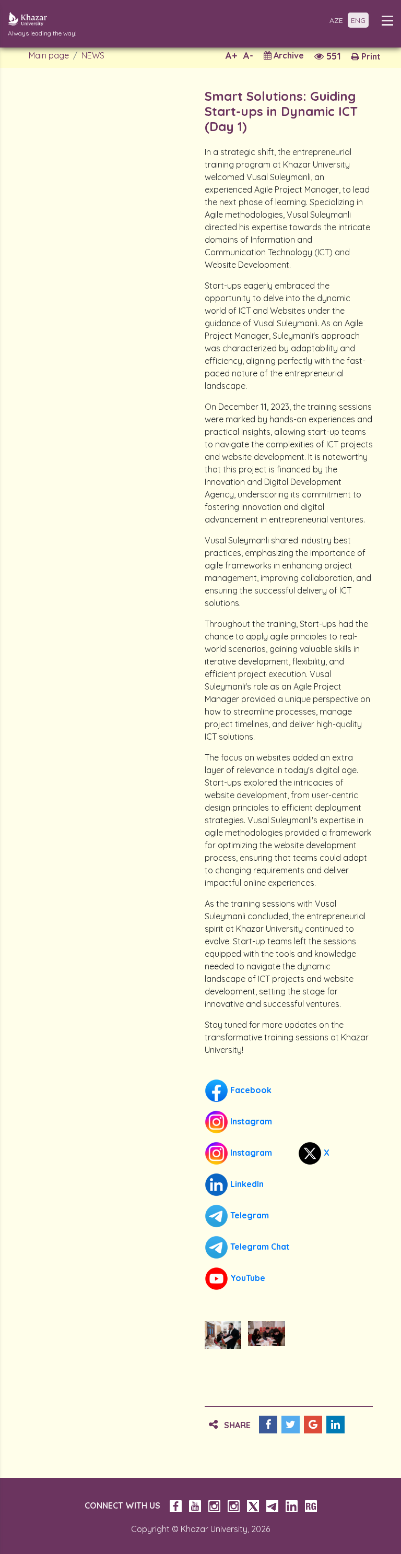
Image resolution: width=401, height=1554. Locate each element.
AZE (336, 20)
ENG (358, 20)
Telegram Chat (259, 1246)
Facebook (250, 1090)
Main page (49, 55)
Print (370, 56)
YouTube (246, 1278)
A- (248, 56)
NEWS (92, 55)
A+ (231, 56)
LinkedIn (246, 1184)
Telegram (248, 1215)
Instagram (250, 1121)
